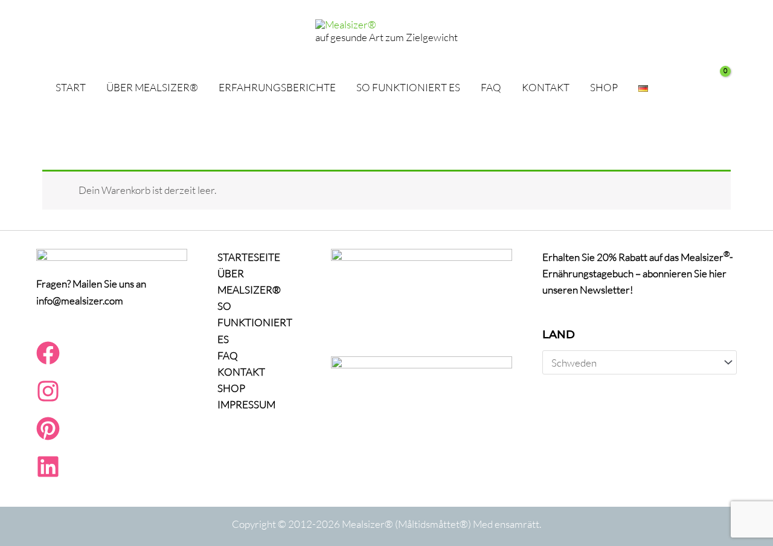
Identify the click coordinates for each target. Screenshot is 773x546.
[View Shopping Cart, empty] (713, 88)
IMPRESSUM (246, 404)
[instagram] (48, 399)
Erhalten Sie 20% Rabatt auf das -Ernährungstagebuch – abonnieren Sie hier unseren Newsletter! (637, 273)
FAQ (491, 87)
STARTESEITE (248, 257)
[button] (675, 87)
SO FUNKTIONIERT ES (408, 87)
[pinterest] (48, 436)
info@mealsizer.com (79, 300)
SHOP (604, 87)
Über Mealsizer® (152, 87)
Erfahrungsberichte (277, 87)
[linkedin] (48, 474)
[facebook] (48, 361)
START (71, 87)
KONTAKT (545, 87)
